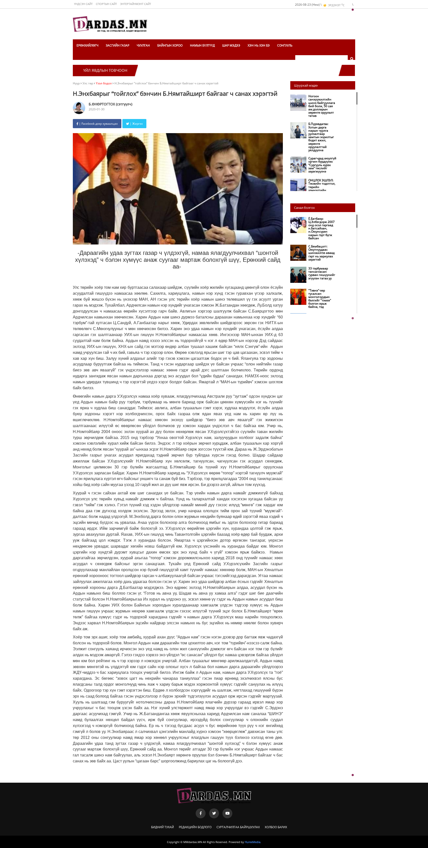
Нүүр (76, 83)
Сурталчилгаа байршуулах (238, 827)
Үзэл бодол (104, 83)
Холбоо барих (276, 827)
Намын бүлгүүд (202, 45)
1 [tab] (352, 9)
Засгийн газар (117, 45)
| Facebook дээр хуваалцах (98, 123)
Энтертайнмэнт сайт (135, 4)
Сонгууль (285, 45)
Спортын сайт (106, 4)
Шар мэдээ (231, 45)
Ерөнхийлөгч (87, 45)
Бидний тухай (162, 827)
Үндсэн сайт (83, 4)
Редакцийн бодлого (195, 827)
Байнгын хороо (170, 45)
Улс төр (88, 83)
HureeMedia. (253, 842)
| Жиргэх (136, 123)
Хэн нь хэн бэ (259, 45)
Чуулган (143, 45)
